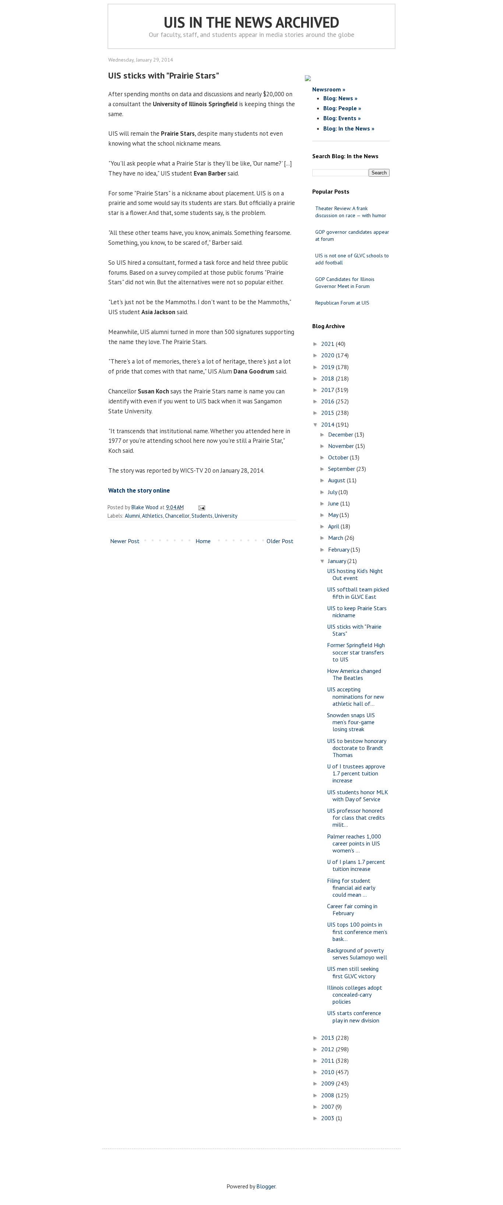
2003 (328, 1118)
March (336, 537)
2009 (328, 1083)
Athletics (152, 515)
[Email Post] (200, 507)
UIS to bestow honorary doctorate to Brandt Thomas (356, 747)
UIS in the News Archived (252, 22)
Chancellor (177, 515)
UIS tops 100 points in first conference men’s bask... (357, 931)
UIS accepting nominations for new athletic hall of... (355, 696)
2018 (328, 378)
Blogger (265, 1186)
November (341, 445)
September (342, 468)
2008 (328, 1095)
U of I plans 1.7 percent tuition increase (356, 865)
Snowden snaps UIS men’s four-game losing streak (351, 722)
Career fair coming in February (352, 909)
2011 (328, 1060)
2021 (328, 343)
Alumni (132, 515)
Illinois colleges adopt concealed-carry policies (354, 994)
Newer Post (125, 541)
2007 (328, 1106)
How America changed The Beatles (354, 674)
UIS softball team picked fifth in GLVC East (358, 593)
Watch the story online (139, 490)
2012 (328, 1049)
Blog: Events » (342, 118)
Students (201, 515)
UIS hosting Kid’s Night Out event (355, 574)
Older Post (280, 541)
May (334, 514)
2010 (328, 1072)
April (334, 526)
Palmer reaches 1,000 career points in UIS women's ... (354, 843)
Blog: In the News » (348, 128)
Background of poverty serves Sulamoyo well (357, 954)
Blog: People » (342, 108)
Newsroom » (328, 89)
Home (203, 541)
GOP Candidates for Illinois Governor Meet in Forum (344, 282)
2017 (328, 389)
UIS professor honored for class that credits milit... (356, 817)
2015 (328, 412)
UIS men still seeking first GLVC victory (353, 972)
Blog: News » (340, 98)
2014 (328, 424)
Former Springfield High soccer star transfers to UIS (356, 652)
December (341, 434)
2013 (328, 1037)
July (333, 492)
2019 (328, 367)
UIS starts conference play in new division (354, 1016)
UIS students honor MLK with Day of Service (357, 795)
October (339, 457)
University (226, 515)
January (337, 561)
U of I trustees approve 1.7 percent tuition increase (356, 773)
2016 (328, 401)
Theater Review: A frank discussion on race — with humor (350, 212)
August (337, 480)
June (334, 503)
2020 (328, 355)
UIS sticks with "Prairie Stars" (354, 630)
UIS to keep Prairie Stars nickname (357, 611)
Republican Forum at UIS (342, 302)
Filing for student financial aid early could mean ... (351, 887)
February (339, 549)
